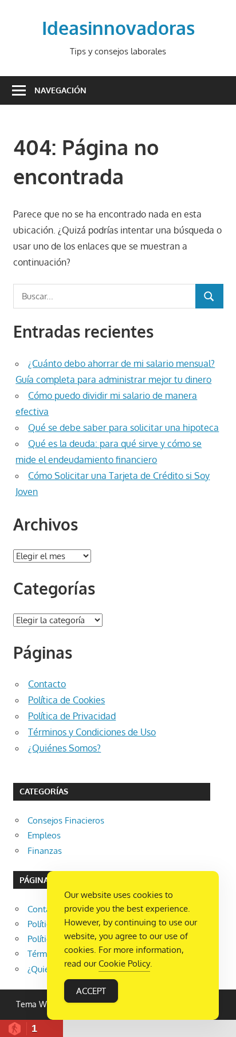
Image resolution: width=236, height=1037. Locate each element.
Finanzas (44, 850)
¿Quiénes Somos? (64, 748)
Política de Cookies (66, 700)
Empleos (44, 835)
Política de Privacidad (72, 716)
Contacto (47, 684)
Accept (91, 990)
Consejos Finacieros (65, 820)
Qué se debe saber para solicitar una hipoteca (123, 427)
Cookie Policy (124, 963)
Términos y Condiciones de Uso (92, 732)
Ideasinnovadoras (118, 27)
